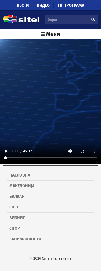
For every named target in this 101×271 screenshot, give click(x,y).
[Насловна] (21, 22)
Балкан (17, 196)
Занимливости (25, 238)
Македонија (21, 185)
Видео (43, 5)
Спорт (15, 228)
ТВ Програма (70, 5)
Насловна (19, 175)
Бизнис (17, 217)
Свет (14, 207)
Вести (23, 5)
